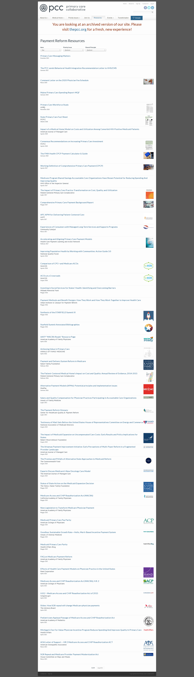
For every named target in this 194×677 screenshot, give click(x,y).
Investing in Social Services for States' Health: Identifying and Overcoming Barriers (78, 288)
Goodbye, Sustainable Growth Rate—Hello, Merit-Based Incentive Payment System (78, 532)
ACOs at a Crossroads (50, 275)
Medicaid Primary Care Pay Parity (55, 520)
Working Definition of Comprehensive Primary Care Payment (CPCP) (71, 166)
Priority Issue (67, 47)
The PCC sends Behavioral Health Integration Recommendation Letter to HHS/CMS (78, 68)
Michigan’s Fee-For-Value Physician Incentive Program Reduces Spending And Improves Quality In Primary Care (90, 630)
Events (110, 18)
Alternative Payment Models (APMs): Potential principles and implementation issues (78, 385)
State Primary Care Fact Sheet (54, 117)
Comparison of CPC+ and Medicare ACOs (59, 263)
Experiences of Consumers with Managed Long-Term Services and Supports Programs (79, 227)
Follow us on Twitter (149, 7)
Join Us (87, 18)
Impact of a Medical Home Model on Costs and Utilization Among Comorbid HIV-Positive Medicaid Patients (89, 129)
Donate (138, 18)
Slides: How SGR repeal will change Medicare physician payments (70, 605)
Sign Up (138, 4)
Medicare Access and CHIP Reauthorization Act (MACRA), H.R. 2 (69, 581)
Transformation (123, 18)
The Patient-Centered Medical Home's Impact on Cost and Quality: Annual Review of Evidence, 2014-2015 (88, 373)
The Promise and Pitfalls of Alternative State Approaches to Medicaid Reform (75, 459)
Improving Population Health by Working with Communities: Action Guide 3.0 (75, 251)
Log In (152, 4)
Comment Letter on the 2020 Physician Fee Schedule (64, 80)
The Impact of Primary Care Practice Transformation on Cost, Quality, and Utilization (78, 190)
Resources (98, 18)
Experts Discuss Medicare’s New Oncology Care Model (65, 471)
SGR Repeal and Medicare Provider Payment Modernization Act (69, 654)
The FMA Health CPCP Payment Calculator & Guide (64, 153)
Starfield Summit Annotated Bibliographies (60, 324)
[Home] (62, 8)
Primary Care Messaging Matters (55, 56)
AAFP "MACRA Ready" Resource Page (57, 337)
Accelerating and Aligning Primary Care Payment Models (66, 239)
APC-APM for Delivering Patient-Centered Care (62, 214)
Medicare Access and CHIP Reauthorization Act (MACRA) (66, 495)
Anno (42, 47)
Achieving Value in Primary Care (55, 349)
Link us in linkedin (152, 7)
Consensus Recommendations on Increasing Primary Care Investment (71, 141)
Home (125, 4)
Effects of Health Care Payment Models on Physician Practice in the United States (77, 569)
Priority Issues (73, 18)
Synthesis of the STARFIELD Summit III (58, 312)
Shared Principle (90, 47)
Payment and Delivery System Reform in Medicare (63, 361)
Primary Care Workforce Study (54, 104)
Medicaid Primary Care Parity (53, 544)
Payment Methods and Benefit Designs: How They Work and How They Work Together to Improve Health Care (90, 300)
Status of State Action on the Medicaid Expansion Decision (67, 483)
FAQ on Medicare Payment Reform (56, 556)
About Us (131, 4)
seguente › (100, 668)
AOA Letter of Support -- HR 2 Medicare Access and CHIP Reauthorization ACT (76, 642)
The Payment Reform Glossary (54, 410)
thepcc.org (77, 29)
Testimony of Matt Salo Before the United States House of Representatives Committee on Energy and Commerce (91, 422)
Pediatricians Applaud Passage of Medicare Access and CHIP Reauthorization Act (77, 617)
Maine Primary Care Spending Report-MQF (60, 92)
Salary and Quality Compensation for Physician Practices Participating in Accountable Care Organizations (88, 398)
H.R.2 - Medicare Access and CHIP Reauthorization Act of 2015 (69, 593)
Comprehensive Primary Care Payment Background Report (67, 202)
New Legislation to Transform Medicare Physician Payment (67, 508)
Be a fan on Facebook (145, 7)
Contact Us (145, 4)
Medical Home (57, 18)
